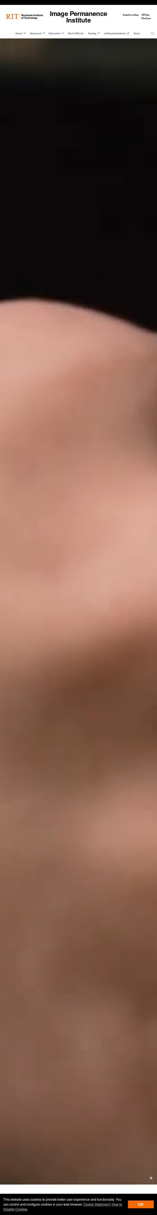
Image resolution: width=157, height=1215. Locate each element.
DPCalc (145, 14)
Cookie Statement (96, 1204)
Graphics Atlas (131, 14)
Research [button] (35, 33)
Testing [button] (92, 33)
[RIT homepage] (24, 16)
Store (136, 33)
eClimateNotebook (115, 33)
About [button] (18, 33)
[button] (152, 33)
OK (141, 1204)
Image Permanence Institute (78, 17)
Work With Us (76, 33)
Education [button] (54, 33)
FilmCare (146, 18)
